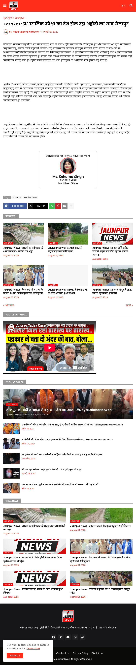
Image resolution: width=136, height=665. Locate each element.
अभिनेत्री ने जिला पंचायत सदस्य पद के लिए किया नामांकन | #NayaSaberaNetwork (67, 439)
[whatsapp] (82, 637)
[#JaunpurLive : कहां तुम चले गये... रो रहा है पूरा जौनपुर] (11, 473)
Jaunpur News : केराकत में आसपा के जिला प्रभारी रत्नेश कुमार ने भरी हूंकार (23, 291)
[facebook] (53, 637)
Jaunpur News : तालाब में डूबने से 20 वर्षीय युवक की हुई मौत (112, 291)
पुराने (128, 305)
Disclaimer (98, 653)
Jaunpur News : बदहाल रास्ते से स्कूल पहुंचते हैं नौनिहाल (65, 249)
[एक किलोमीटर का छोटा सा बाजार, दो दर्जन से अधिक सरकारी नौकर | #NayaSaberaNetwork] (11, 428)
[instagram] (75, 637)
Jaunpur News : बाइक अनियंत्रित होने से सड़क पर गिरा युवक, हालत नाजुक (110, 251)
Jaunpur (19, 18)
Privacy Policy (80, 653)
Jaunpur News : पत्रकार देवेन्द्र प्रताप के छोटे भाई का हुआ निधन (67, 291)
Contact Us (62, 653)
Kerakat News (30, 197)
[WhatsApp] (52, 206)
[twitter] (61, 637)
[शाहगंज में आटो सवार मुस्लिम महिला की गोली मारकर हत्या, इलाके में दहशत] (11, 458)
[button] (4, 6)
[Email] (65, 206)
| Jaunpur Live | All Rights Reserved (72, 659)
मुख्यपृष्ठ (7, 18)
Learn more (33, 648)
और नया (9, 305)
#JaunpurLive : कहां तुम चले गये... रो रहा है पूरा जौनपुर (52, 469)
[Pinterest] (58, 206)
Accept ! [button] (15, 655)
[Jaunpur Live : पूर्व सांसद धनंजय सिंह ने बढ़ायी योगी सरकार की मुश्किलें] (11, 488)
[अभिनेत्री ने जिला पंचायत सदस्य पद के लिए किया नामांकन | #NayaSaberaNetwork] (11, 443)
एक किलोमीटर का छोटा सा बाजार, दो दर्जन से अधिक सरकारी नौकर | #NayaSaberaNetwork (72, 424)
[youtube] (68, 637)
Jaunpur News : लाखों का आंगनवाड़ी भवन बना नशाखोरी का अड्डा (23, 249)
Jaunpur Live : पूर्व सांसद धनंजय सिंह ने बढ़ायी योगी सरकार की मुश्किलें (60, 484)
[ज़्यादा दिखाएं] (71, 206)
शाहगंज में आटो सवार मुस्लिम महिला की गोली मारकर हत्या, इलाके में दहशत (62, 454)
